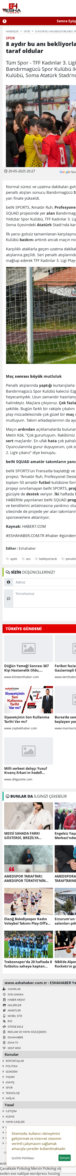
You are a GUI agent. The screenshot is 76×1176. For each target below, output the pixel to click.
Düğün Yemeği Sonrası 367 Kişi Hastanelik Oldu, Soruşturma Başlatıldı (26, 668)
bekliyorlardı (48, 559)
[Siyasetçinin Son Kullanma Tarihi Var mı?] (28, 699)
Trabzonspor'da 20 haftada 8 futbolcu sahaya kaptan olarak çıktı (28, 964)
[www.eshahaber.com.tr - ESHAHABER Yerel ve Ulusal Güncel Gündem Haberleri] (12, 8)
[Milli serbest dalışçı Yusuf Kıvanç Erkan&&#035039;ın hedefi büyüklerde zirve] (28, 751)
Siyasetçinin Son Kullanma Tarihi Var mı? (26, 719)
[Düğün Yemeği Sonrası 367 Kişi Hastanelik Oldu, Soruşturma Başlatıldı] (28, 648)
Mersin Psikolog (43, 1168)
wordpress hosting (45, 1173)
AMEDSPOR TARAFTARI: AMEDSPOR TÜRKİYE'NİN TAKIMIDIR (25, 878)
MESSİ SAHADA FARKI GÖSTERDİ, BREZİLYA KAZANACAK (22, 835)
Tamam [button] (65, 1158)
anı (28, 559)
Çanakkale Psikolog (15, 1168)
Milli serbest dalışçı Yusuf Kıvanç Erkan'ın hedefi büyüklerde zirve (25, 770)
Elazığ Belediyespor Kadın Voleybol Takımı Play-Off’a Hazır (26, 921)
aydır (14, 559)
